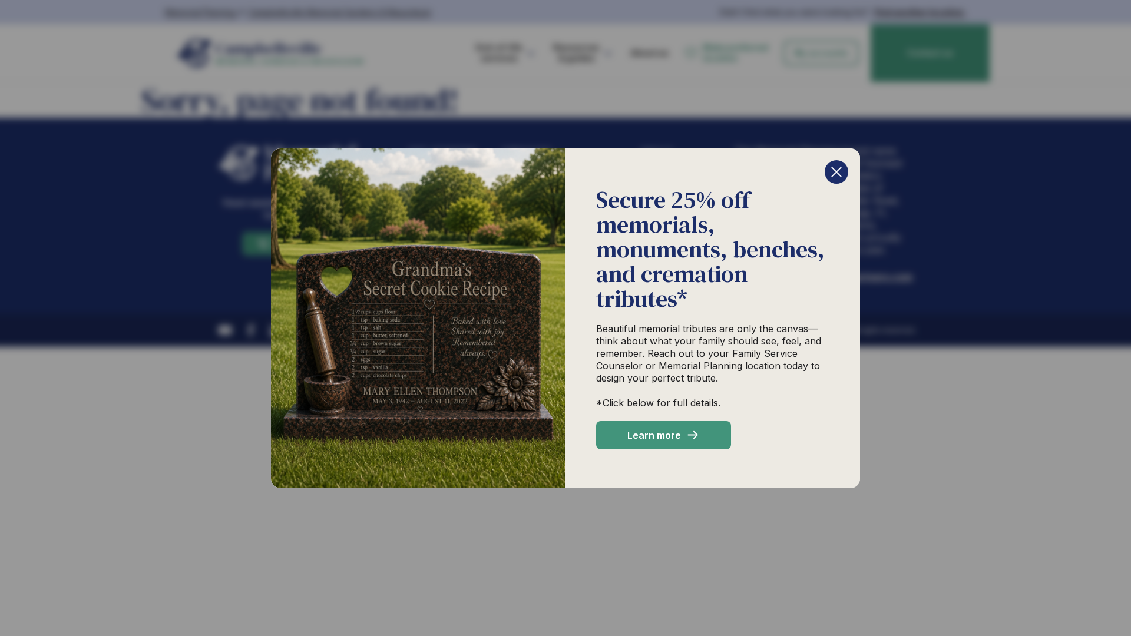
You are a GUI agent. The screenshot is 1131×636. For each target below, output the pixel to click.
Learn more (654, 435)
